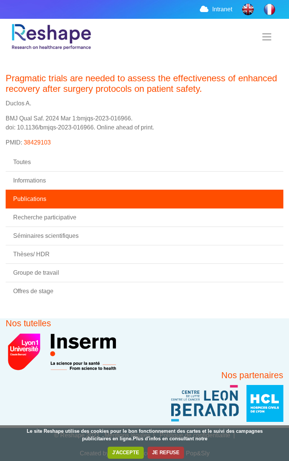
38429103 (37, 142)
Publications (29, 199)
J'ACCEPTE (125, 452)
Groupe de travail (36, 272)
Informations (29, 180)
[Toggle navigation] (266, 36)
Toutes (22, 162)
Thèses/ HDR (31, 254)
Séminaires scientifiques (46, 236)
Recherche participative (44, 217)
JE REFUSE (165, 452)
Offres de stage (33, 291)
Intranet (222, 9)
